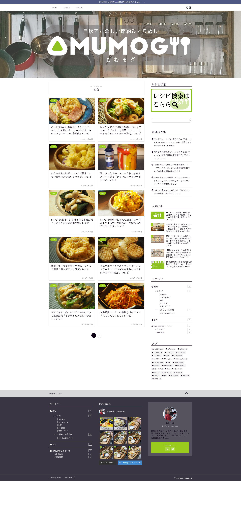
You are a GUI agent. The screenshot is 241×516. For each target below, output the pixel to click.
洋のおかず (156, 372)
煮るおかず (156, 375)
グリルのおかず (157, 352)
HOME (54, 8)
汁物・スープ (165, 306)
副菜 (161, 300)
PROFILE (66, 8)
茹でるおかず (174, 375)
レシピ (173, 291)
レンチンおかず (177, 355)
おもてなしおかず (158, 349)
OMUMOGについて (172, 326)
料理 (172, 286)
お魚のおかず (183, 349)
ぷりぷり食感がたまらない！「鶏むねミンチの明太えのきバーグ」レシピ (172, 191)
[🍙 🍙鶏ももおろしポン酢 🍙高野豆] (106, 452)
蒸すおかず (186, 375)
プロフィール (181, 352)
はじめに (173, 329)
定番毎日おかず (168, 365)
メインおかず (165, 298)
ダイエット (169, 352)
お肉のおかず (171, 349)
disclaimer (68, 477)
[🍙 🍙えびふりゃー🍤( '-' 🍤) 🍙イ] (134, 423)
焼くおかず (179, 372)
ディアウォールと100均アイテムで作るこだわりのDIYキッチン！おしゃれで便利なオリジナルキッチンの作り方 (172, 142)
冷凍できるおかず (158, 362)
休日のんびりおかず (181, 359)
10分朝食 (163, 303)
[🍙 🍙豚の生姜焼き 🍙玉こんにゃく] (106, 437)
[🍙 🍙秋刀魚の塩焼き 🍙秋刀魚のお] (120, 437)
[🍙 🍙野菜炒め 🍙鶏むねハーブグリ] (134, 452)
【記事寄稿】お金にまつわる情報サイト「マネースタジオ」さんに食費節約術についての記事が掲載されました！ (172, 168)
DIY (172, 320)
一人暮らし (156, 359)
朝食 (168, 369)
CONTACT (79, 8)
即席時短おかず (179, 362)
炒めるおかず (167, 372)
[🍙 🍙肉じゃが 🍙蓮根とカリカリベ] (120, 452)
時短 (161, 369)
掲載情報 (173, 332)
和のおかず (156, 365)
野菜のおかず (157, 379)
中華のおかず (167, 359)
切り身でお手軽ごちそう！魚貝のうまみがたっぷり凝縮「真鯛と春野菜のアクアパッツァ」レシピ (172, 155)
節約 (165, 375)
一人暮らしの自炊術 (173, 310)
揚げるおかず (181, 365)
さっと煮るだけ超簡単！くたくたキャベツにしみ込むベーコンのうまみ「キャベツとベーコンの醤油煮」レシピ (172, 181)
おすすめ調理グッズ (167, 313)
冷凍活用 (163, 295)
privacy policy (56, 477)
